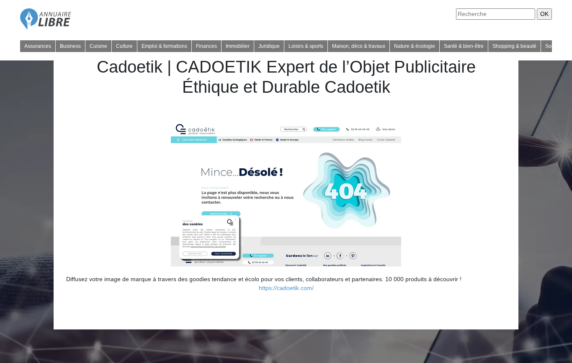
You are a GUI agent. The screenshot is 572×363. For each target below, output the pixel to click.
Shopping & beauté (514, 46)
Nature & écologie (414, 46)
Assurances (37, 46)
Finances (206, 46)
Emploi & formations (164, 46)
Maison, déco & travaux (358, 46)
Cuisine (98, 46)
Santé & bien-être (464, 46)
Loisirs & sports (306, 46)
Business (70, 46)
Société (553, 46)
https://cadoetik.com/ (286, 288)
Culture (124, 46)
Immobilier (238, 46)
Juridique (269, 46)
